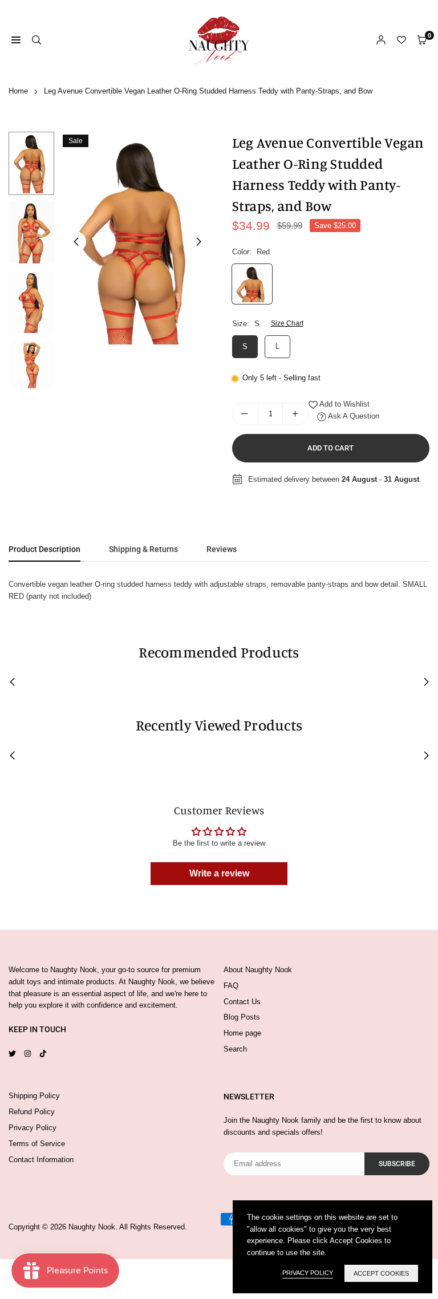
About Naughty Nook (258, 969)
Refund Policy (32, 1111)
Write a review (219, 873)
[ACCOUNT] (381, 40)
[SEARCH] (36, 40)
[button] (199, 242)
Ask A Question (352, 416)
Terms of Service (37, 1143)
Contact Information (41, 1159)
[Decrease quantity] (245, 414)
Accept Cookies (381, 1273)
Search (235, 1049)
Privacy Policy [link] (307, 1272)
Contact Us (242, 1001)
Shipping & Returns (143, 549)
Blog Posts (242, 1017)
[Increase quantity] (295, 414)
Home (18, 91)
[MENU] (16, 40)
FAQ (231, 985)
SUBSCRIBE (397, 1164)
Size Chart (287, 323)
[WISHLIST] (401, 40)
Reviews (221, 549)
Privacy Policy (32, 1127)
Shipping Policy (34, 1095)
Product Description (44, 549)
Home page (242, 1033)
